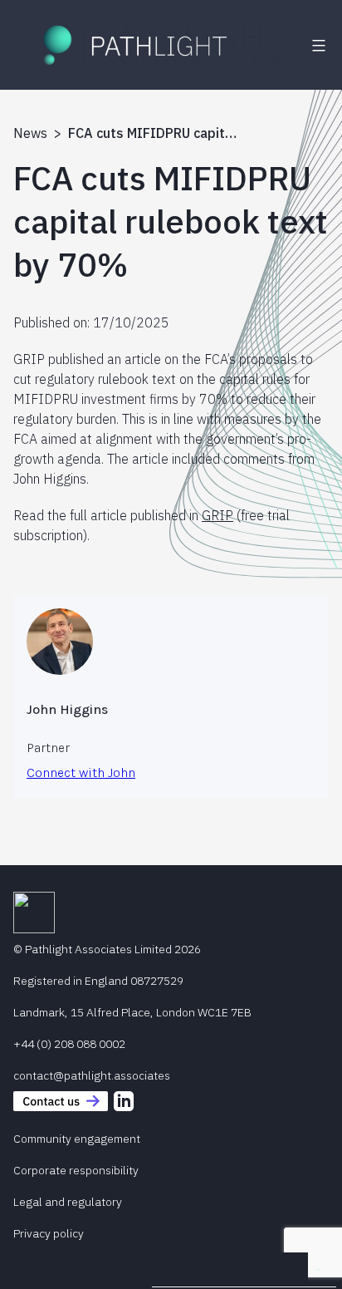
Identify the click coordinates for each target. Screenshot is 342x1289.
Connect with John (81, 772)
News (30, 133)
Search (317, 1269)
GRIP (217, 515)
